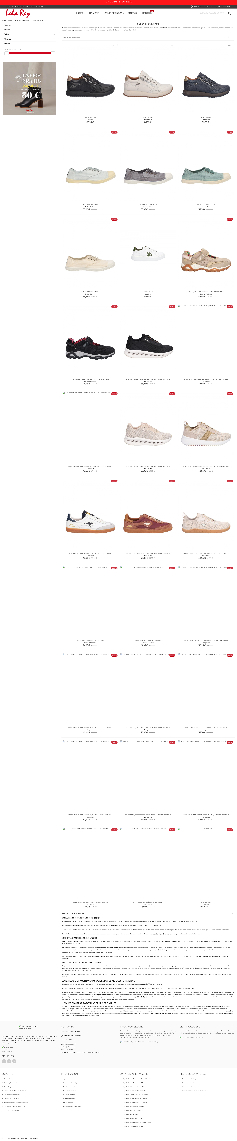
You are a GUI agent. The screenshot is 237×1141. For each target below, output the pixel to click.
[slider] (6, 53)
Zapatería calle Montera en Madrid (135, 1102)
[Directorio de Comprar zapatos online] (8, 1049)
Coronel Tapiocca (85, 970)
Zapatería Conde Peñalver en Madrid (135, 1095)
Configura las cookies (11, 1110)
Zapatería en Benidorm (190, 1087)
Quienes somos (68, 1079)
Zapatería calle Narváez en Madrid (135, 1099)
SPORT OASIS (148, 292)
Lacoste (152, 968)
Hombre (94, 13)
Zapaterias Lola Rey (70, 1083)
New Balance (189, 968)
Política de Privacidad (11, 1099)
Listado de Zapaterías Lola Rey (14, 1106)
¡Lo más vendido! (69, 1095)
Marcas (132, 13)
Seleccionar (76, 37)
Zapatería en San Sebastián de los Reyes (137, 1122)
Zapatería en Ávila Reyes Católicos (194, 1091)
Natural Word (160, 968)
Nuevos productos (69, 1091)
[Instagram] (14, 1061)
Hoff (182, 968)
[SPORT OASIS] (148, 253)
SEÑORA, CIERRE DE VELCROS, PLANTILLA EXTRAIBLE (206, 292)
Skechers (206, 968)
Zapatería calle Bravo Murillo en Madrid (136, 1079)
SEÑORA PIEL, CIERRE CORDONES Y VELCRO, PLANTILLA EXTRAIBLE (148, 815)
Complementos (113, 13)
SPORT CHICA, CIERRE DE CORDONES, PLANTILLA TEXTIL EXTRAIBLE (206, 466)
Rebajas (148, 12)
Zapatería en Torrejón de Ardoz (133, 1106)
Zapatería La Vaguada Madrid (133, 1126)
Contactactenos (69, 1099)
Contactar (7, 1079)
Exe (129, 968)
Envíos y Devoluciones (12, 1083)
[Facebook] (4, 1061)
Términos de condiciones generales (16, 1102)
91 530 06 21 (71, 1044)
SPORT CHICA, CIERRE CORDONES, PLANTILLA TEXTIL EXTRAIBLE (148, 379)
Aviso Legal (8, 1087)
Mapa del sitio (68, 1102)
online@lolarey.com (68, 1047)
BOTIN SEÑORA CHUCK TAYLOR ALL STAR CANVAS (90, 902)
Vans (141, 968)
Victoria (146, 968)
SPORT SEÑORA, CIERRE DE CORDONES (90, 640)
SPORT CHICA (205, 902)
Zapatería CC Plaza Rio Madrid (134, 1087)
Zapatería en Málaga (189, 1079)
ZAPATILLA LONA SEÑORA (90, 205)
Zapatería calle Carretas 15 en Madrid (135, 1091)
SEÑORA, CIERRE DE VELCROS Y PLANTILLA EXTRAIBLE (90, 379)
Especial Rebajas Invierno (72, 1106)
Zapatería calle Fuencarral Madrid (134, 1083)
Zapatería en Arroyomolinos (133, 1110)
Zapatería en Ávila (188, 1083)
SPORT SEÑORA (90, 117)
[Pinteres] (9, 1061)
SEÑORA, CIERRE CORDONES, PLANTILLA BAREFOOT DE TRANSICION (206, 553)
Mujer (80, 13)
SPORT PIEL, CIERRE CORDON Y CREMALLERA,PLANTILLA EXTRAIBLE (206, 815)
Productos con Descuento (72, 1087)
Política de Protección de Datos (15, 1091)
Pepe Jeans (135, 968)
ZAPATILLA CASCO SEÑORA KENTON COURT (148, 902)
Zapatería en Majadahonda (132, 1118)
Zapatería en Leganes (130, 1114)
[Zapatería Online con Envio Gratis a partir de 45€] (29, 88)
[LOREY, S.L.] (17, 13)
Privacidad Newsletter (12, 1095)
